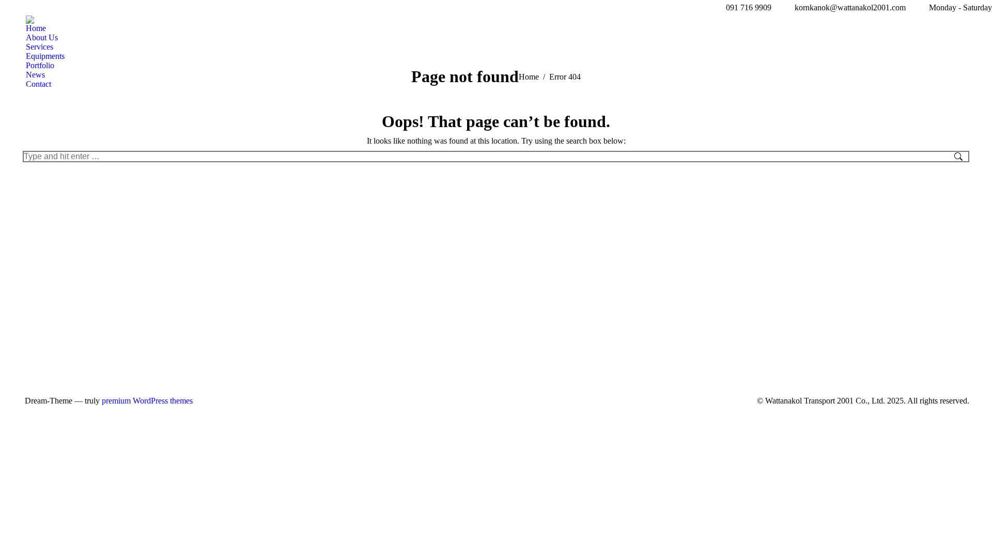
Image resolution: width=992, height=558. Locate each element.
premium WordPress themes (147, 400)
